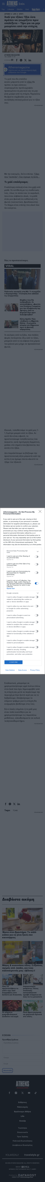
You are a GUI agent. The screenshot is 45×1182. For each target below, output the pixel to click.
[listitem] (22, 551)
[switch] (36, 557)
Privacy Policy (35, 670)
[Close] (41, 512)
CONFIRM (14, 662)
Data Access (22, 670)
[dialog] (22, 591)
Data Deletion (10, 670)
